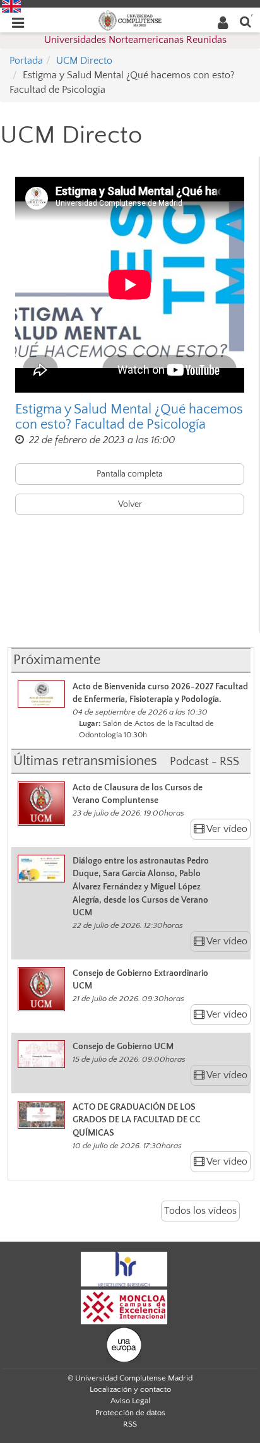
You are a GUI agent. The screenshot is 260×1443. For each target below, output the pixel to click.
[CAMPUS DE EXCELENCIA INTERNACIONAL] (124, 1306)
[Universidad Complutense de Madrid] (130, 19)
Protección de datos (130, 1412)
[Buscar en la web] (245, 21)
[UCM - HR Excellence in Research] (124, 1268)
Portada (26, 60)
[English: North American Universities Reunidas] (11, 5)
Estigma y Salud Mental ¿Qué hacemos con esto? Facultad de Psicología (129, 417)
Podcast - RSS (204, 762)
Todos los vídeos (200, 1210)
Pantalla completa (130, 474)
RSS (130, 1424)
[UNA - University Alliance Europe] (124, 1344)
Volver (130, 504)
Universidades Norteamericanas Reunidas (135, 39)
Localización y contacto (130, 1389)
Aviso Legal (130, 1400)
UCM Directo (84, 60)
